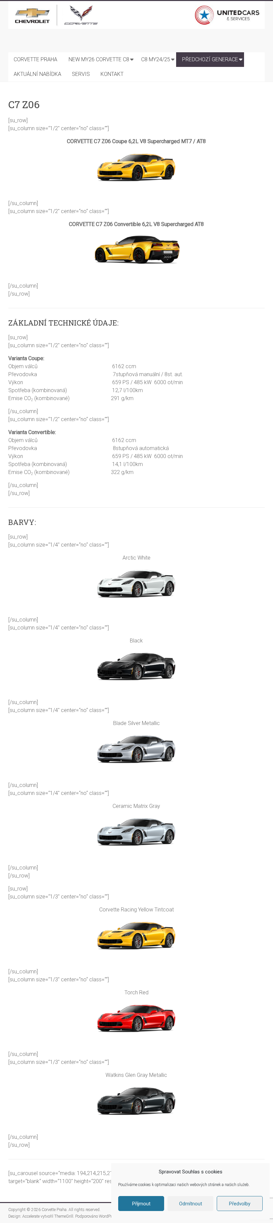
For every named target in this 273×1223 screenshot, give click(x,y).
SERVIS (81, 74)
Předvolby (239, 1204)
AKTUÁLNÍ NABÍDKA (37, 74)
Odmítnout (190, 1204)
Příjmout (141, 1204)
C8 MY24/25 (155, 59)
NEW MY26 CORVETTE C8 (99, 59)
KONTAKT (112, 74)
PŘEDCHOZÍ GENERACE (210, 59)
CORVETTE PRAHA (35, 59)
